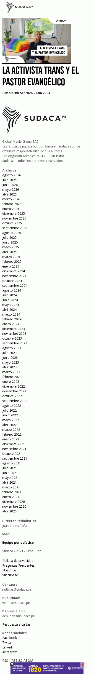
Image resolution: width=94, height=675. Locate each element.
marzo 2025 (11, 256)
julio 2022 (9, 410)
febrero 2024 (11, 319)
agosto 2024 (11, 290)
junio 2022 (10, 415)
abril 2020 (9, 511)
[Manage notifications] (83, 665)
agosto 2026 (11, 175)
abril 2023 (9, 367)
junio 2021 (10, 473)
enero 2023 (10, 381)
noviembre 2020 (14, 506)
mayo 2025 (10, 247)
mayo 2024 (10, 305)
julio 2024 (9, 295)
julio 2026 (9, 180)
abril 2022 (9, 425)
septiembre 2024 (14, 285)
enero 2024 (10, 324)
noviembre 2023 (14, 333)
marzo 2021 (11, 487)
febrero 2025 (11, 261)
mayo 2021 (10, 477)
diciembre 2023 (13, 329)
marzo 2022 (11, 429)
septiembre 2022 (14, 401)
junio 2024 (10, 300)
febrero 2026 (11, 204)
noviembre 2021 (14, 449)
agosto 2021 (11, 463)
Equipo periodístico (18, 542)
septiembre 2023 (14, 343)
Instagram (9, 652)
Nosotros (9, 570)
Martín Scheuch (21, 93)
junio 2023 (10, 357)
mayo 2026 (10, 189)
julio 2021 (9, 468)
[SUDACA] (19, 8)
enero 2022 (10, 439)
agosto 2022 (11, 405)
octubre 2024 (12, 281)
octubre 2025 (12, 223)
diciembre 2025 (13, 213)
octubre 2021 (12, 453)
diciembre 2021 (13, 444)
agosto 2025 (11, 232)
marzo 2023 (11, 372)
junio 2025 (10, 242)
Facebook (9, 637)
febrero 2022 (11, 434)
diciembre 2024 (13, 271)
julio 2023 (9, 353)
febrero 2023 (11, 377)
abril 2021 (9, 482)
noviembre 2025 (14, 218)
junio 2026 (10, 184)
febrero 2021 (11, 492)
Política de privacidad (17, 560)
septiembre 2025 (14, 228)
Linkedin (8, 647)
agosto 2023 (11, 348)
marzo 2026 (11, 199)
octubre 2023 (12, 338)
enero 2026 (10, 208)
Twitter (7, 642)
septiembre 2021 (14, 458)
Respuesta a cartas (16, 624)
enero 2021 (10, 497)
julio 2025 (9, 237)
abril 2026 (9, 194)
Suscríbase (10, 575)
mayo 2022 (10, 420)
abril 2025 (9, 252)
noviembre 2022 (14, 391)
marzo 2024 (11, 314)
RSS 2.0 (17, 660)
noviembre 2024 (14, 276)
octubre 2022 (12, 396)
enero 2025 (10, 266)
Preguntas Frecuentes (18, 565)
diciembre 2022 (13, 386)
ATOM (28, 660)
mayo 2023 (10, 362)
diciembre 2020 (13, 501)
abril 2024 (9, 309)
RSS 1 (7, 660)
